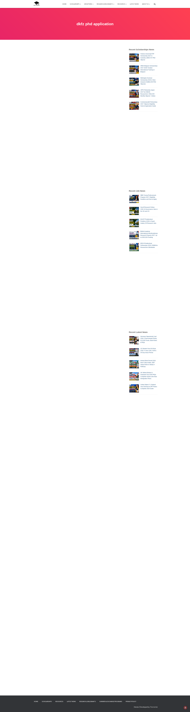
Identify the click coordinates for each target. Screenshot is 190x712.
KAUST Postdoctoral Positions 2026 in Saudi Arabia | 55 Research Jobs (148, 221)
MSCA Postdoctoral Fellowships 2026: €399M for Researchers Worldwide (149, 245)
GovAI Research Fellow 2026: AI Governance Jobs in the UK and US (149, 209)
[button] (80, 4)
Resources (121, 4)
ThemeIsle (154, 707)
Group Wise (88, 4)
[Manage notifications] (185, 707)
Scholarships (75, 4)
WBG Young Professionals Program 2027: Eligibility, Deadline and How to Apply (148, 197)
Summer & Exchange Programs (110, 701)
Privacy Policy (131, 701)
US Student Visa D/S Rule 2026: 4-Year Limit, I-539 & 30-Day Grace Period (148, 350)
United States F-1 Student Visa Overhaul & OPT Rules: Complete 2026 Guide (148, 386)
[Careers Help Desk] (36, 4)
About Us (145, 4)
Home (64, 4)
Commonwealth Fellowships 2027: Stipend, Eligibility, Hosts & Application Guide (148, 104)
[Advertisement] (143, 150)
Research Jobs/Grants (105, 4)
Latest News (134, 4)
